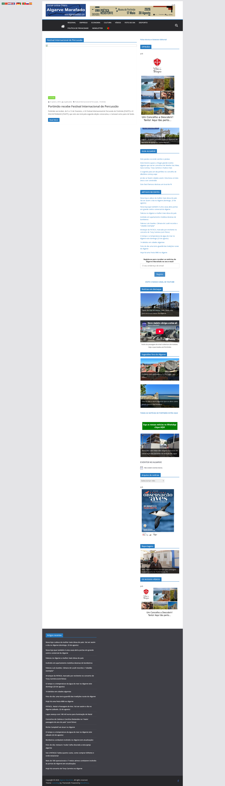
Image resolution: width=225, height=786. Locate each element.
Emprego (84, 22)
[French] (15, 3)
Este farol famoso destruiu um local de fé (156, 184)
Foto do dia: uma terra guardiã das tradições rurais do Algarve (71, 696)
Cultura (107, 22)
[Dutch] (9, 3)
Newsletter (97, 28)
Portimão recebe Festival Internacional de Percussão (83, 106)
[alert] (159, 467)
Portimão (103, 102)
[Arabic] (3, 3)
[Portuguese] (107, 28)
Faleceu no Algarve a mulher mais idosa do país (158, 213)
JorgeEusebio (67, 102)
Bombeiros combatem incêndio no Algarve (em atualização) (69, 740)
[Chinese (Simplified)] (6, 3)
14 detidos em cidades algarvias (152, 242)
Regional (72, 22)
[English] (12, 3)
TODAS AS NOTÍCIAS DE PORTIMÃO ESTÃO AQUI (159, 413)
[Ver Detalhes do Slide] (159, 136)
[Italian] (21, 3)
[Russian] (27, 3)
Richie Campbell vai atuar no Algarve (60, 727)
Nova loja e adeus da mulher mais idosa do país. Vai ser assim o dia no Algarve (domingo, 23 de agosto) (158, 200)
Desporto (143, 22)
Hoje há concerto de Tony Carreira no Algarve (64, 768)
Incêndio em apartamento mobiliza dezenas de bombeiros (69, 663)
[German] (18, 3)
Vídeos (118, 22)
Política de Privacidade (78, 28)
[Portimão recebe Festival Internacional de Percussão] (91, 69)
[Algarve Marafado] (63, 26)
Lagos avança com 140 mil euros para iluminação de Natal (69, 714)
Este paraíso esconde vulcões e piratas (155, 159)
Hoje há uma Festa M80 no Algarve (153, 252)
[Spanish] (30, 3)
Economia (95, 22)
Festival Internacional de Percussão (86, 102)
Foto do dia (130, 22)
